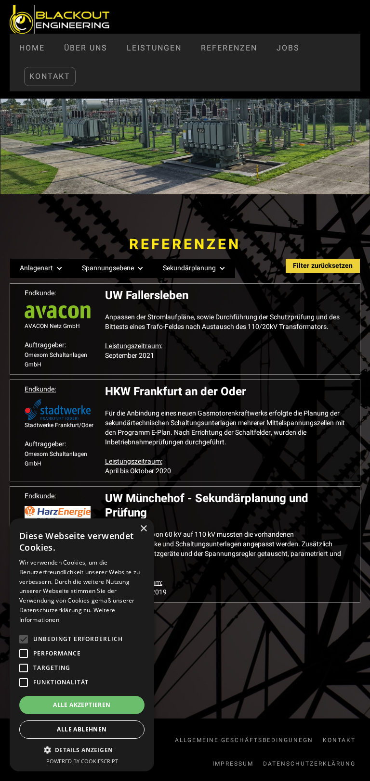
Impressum (232, 763)
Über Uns (85, 48)
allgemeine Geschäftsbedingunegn (244, 740)
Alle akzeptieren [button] (81, 705)
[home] (59, 19)
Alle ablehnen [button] (81, 729)
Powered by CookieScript (82, 761)
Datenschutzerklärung (309, 763)
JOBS (288, 48)
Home (32, 48)
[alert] (82, 644)
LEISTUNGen (154, 48)
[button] (41, 268)
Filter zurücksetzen (323, 266)
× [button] (143, 528)
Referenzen (229, 48)
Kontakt (49, 76)
